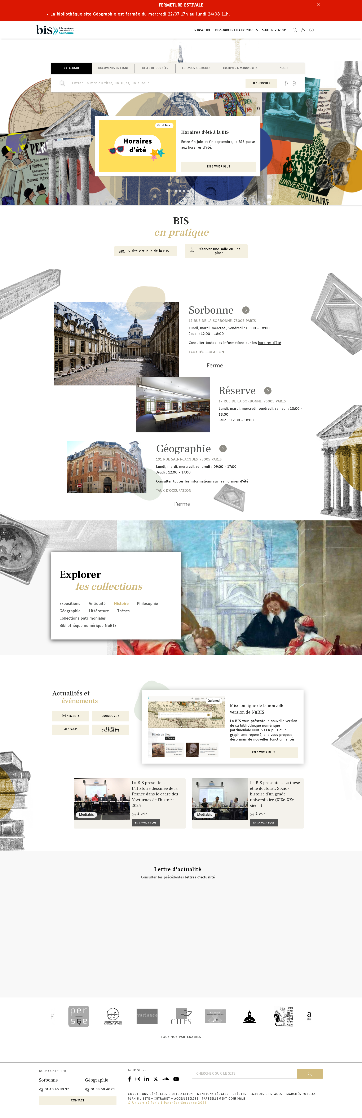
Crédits (239, 1094)
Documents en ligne (113, 68)
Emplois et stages (266, 1094)
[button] (295, 30)
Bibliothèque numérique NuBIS (87, 626)
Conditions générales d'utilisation (160, 1094)
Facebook (129, 1078)
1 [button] (167, 191)
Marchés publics (301, 1094)
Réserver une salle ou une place (219, 251)
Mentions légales (213, 1094)
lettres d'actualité (200, 877)
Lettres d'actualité (110, 729)
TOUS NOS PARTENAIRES (181, 1037)
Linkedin (146, 1078)
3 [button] (176, 191)
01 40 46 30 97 (56, 1089)
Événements (71, 716)
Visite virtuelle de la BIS (148, 251)
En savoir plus (218, 167)
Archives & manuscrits (240, 68)
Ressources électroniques (236, 30)
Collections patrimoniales (82, 618)
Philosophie (147, 604)
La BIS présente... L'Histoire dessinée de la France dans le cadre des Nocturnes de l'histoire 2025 (155, 794)
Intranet (162, 1099)
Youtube (176, 1078)
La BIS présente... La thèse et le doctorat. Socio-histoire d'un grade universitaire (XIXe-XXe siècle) (275, 794)
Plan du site (139, 1099)
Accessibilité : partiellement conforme (210, 1099)
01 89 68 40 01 (102, 1089)
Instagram (138, 1078)
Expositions (69, 604)
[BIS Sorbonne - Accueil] (55, 30)
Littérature (99, 611)
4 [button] (180, 191)
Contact (77, 1100)
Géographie (69, 611)
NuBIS (284, 68)
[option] (177, 146)
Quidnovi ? (110, 716)
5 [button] (184, 191)
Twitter (155, 1078)
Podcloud (166, 1078)
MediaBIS (70, 729)
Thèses (123, 611)
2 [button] (172, 191)
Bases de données (155, 68)
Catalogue (72, 68)
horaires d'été (269, 343)
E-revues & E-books (196, 68)
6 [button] (188, 191)
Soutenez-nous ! (275, 30)
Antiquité (97, 604)
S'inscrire (202, 30)
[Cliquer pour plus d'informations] (215, 371)
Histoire (121, 604)
